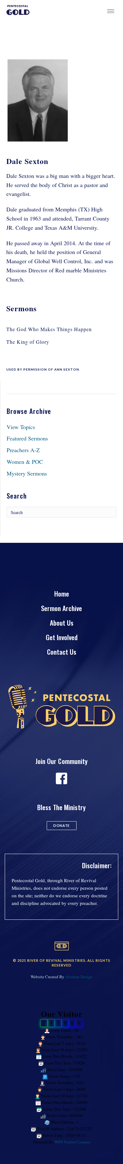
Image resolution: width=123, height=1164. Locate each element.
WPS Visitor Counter (72, 1142)
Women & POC (25, 461)
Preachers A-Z (23, 450)
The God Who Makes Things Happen (49, 329)
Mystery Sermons (27, 473)
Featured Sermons (27, 438)
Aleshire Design (78, 976)
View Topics (21, 427)
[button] (62, 825)
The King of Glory (27, 341)
